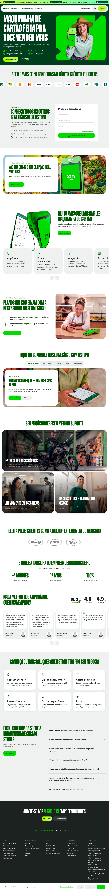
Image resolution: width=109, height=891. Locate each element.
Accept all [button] (101, 887)
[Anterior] (52, 278)
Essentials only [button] (90, 887)
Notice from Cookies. (66, 887)
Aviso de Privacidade (87, 131)
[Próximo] (57, 278)
